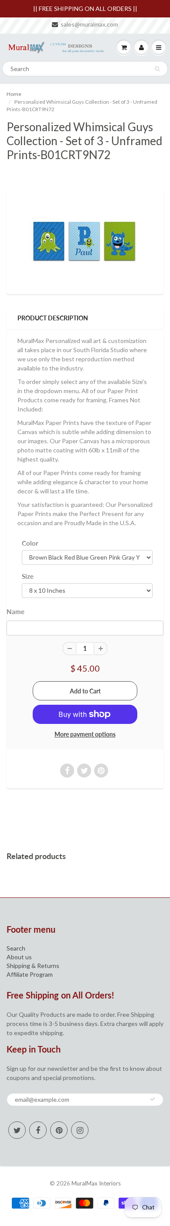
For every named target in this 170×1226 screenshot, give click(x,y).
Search (16, 948)
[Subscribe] (153, 1099)
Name (15, 611)
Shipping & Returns (33, 965)
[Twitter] (17, 1130)
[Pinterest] (59, 1130)
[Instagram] (79, 1130)
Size (28, 576)
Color (30, 543)
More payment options (85, 734)
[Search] (157, 69)
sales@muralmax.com (89, 24)
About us (19, 957)
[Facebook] (38, 1130)
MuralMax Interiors (96, 1183)
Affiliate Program (30, 974)
